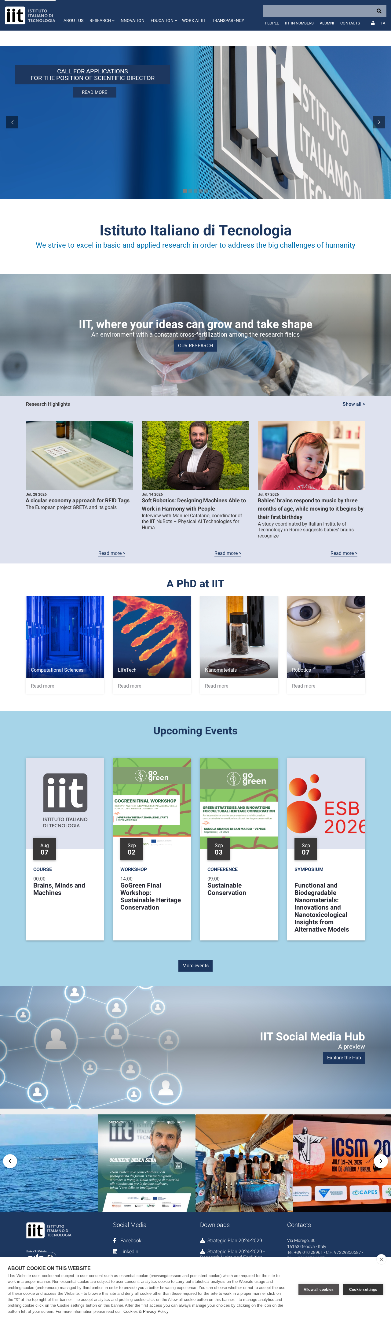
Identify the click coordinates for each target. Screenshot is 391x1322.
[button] (101, 15)
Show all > (354, 404)
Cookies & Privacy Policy (146, 1311)
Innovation (131, 20)
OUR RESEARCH (195, 346)
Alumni (327, 23)
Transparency (228, 20)
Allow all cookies (319, 1289)
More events (195, 966)
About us (73, 20)
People (272, 23)
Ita (382, 23)
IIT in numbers (299, 23)
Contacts (350, 23)
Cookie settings (363, 1289)
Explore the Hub (344, 1058)
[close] (381, 1259)
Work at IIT (194, 20)
